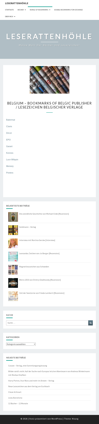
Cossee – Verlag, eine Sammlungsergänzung (27, 365)
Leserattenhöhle (16, 3)
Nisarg (75, 418)
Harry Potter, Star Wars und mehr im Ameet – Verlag (31, 380)
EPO (8, 140)
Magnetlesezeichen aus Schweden (34, 266)
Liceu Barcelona (15, 397)
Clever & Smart (14, 392)
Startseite (9, 10)
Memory (10, 166)
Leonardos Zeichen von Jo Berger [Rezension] (39, 253)
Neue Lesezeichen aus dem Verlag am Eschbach (29, 386)
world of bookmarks (39, 10)
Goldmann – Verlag (27, 227)
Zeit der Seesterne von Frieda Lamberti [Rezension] (41, 293)
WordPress (56, 418)
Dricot (9, 133)
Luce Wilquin (12, 159)
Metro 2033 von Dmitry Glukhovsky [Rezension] (40, 279)
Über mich (9, 16)
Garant (9, 146)
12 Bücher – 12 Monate (18, 403)
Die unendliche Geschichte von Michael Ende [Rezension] (44, 213)
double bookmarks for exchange (68, 10)
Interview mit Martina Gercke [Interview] (37, 240)
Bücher (21, 10)
